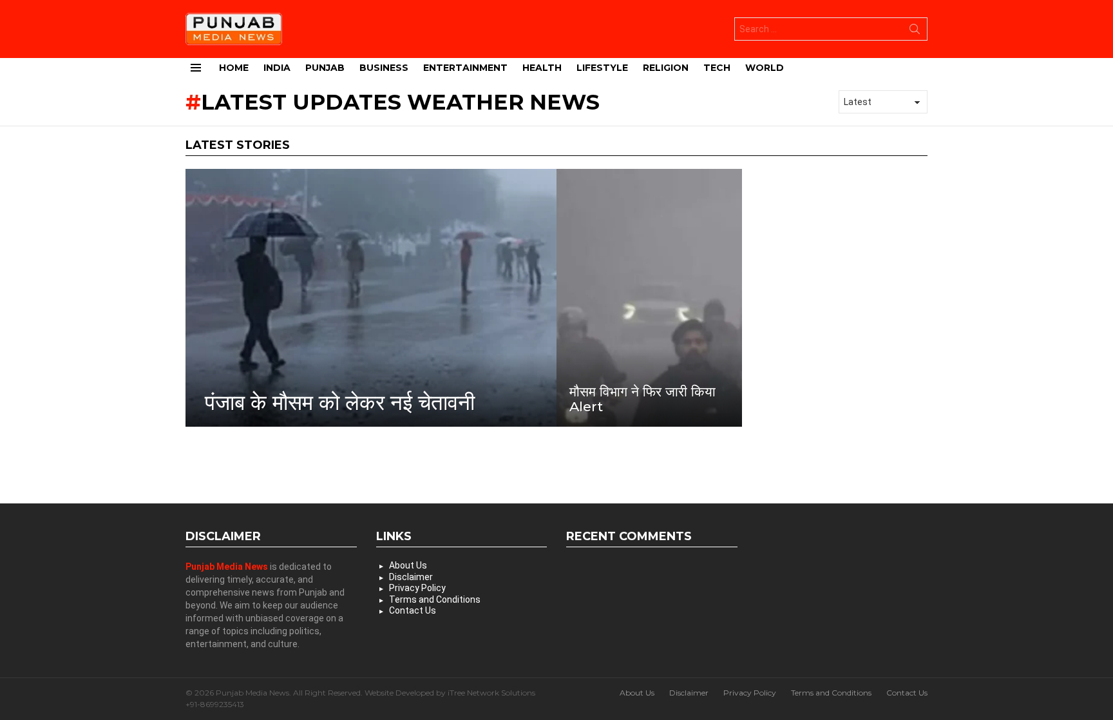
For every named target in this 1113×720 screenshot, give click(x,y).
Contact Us (412, 610)
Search (915, 31)
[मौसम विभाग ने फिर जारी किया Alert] (649, 298)
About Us (408, 565)
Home (234, 67)
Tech (716, 67)
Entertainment (465, 67)
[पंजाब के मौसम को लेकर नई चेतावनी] (371, 298)
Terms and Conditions (434, 599)
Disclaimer (411, 577)
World (764, 67)
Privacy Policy (417, 588)
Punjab (325, 67)
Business (383, 67)
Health (542, 67)
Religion (666, 67)
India (276, 67)
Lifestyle (602, 67)
